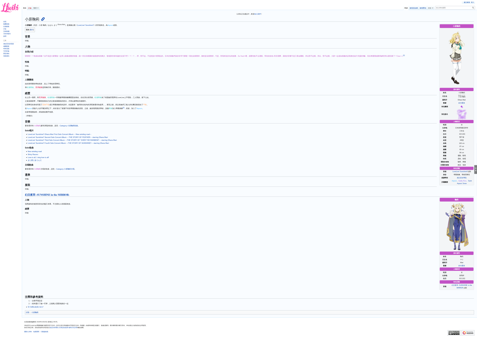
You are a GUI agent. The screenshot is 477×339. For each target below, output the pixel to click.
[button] (36, 7)
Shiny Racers (33, 154)
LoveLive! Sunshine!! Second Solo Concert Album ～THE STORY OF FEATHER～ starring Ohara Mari (68, 137)
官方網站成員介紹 (35, 307)
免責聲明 (36, 332)
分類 (27, 312)
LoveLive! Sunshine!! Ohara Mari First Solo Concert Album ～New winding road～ (60, 134)
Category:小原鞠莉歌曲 (69, 126)
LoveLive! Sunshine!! (460, 171)
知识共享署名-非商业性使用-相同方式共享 (64, 327)
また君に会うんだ (35, 160)
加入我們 (257, 14)
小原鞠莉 (34, 312)
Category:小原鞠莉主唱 (65, 169)
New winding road (35, 151)
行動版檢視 (44, 332)
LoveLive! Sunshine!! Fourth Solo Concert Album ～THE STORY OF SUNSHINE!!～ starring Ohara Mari (68, 143)
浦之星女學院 (462, 178)
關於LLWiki (28, 332)
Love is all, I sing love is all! (38, 157)
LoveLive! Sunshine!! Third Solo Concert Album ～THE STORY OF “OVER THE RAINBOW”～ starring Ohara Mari (72, 140)
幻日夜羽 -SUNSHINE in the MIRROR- (47, 195)
